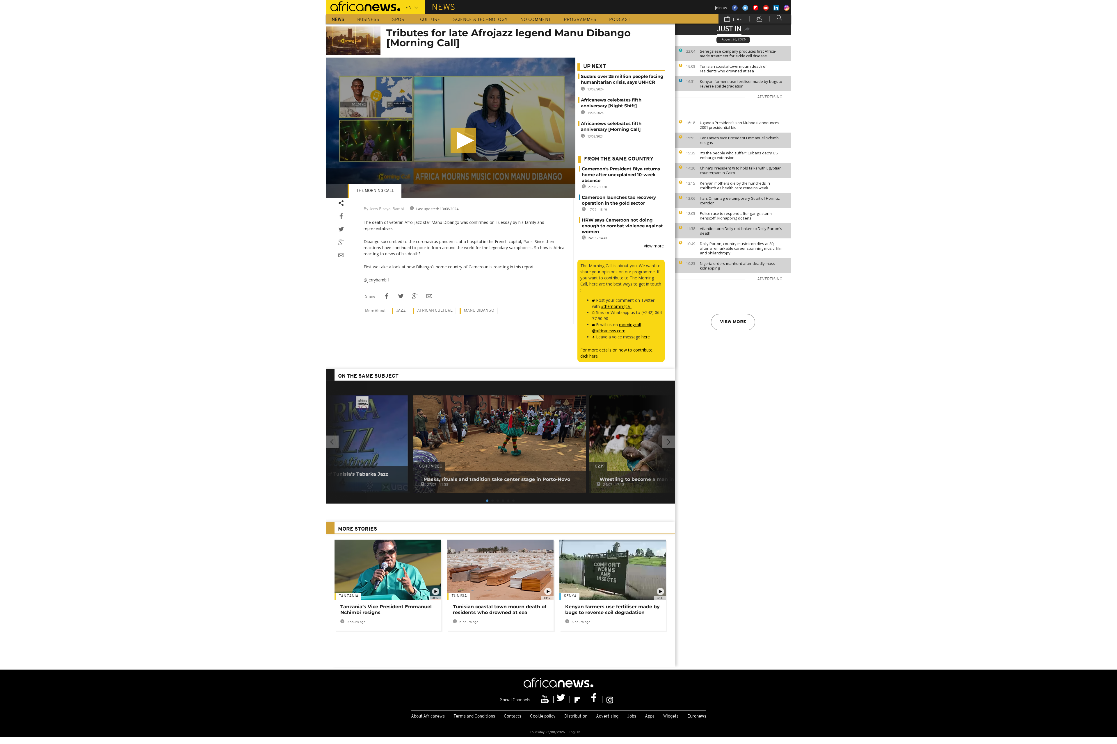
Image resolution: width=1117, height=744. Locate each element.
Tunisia (459, 596)
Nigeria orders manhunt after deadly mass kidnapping (737, 265)
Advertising (607, 716)
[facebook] (594, 699)
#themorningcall (616, 306)
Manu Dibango (479, 310)
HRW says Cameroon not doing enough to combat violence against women (622, 225)
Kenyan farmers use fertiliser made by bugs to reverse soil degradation (741, 83)
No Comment (535, 19)
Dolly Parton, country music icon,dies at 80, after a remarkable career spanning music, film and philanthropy (741, 248)
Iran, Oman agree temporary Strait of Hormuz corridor (740, 200)
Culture (430, 19)
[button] (463, 140)
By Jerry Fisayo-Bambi (384, 209)
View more (733, 322)
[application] (450, 128)
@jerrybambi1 (377, 280)
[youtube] (545, 699)
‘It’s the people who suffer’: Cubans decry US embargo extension (739, 155)
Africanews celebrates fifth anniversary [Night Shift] (611, 102)
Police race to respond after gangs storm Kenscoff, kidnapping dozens (736, 215)
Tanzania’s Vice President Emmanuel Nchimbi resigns (740, 140)
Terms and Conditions (474, 716)
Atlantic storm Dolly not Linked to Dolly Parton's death (741, 230)
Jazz (401, 310)
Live (737, 19)
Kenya (570, 596)
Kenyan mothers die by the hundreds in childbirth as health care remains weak (735, 185)
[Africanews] (363, 6)
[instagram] (609, 699)
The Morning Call (375, 191)
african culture (435, 310)
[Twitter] (562, 699)
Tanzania (348, 596)
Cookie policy (543, 716)
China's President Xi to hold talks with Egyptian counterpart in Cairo (741, 170)
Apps (649, 716)
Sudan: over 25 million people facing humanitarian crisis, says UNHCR (622, 79)
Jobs (631, 716)
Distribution (575, 716)
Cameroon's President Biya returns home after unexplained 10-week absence (621, 174)
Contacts (512, 716)
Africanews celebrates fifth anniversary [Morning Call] (611, 126)
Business (368, 19)
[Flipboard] (578, 699)
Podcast (619, 19)
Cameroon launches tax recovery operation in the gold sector (619, 200)
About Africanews (428, 716)
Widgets (671, 716)
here (645, 337)
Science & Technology (480, 19)
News (338, 19)
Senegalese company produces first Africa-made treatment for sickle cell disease (738, 53)
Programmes (580, 19)
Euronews (696, 716)
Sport (399, 19)
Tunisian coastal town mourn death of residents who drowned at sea (733, 68)
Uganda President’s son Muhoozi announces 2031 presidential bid (739, 125)
